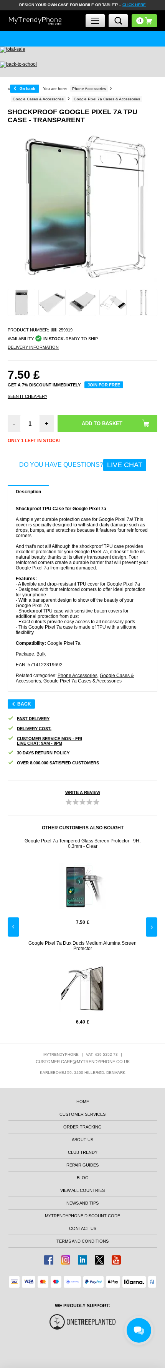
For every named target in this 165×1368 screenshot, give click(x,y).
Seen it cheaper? (27, 396)
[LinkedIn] (82, 1260)
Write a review (82, 792)
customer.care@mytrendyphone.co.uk (83, 1061)
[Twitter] (99, 1260)
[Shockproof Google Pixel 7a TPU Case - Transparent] (21, 302)
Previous (13, 927)
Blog (83, 1177)
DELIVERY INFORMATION (33, 347)
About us (82, 1139)
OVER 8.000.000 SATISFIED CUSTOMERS (58, 763)
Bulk (41, 654)
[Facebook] (48, 1260)
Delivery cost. (34, 728)
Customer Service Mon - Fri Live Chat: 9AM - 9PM (49, 741)
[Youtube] (116, 1260)
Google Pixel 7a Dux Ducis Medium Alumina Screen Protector (82, 945)
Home (82, 1101)
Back (24, 704)
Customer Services (82, 1114)
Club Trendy (82, 1152)
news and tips (82, 1203)
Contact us (82, 1228)
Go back (27, 89)
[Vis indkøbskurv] (144, 20)
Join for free (103, 385)
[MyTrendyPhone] (35, 21)
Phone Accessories (77, 675)
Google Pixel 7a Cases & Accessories (82, 681)
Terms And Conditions (82, 1241)
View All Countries (82, 1190)
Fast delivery (33, 718)
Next (151, 927)
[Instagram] (65, 1260)
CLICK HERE (134, 5)
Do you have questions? (80, 465)
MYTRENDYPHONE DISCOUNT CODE (82, 1215)
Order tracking (82, 1127)
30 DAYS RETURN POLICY (43, 753)
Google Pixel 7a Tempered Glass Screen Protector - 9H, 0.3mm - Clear (82, 843)
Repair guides (82, 1165)
